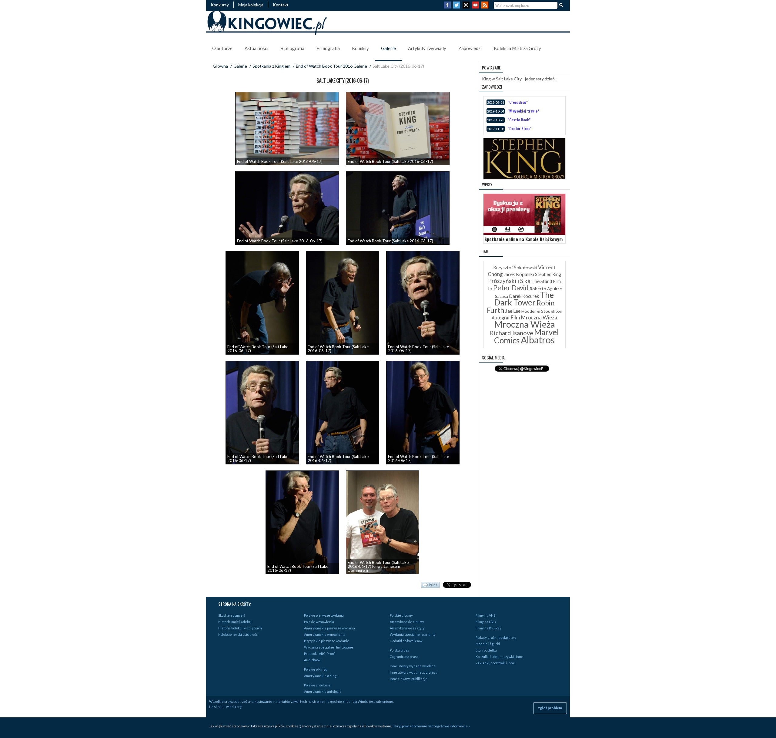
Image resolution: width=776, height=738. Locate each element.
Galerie (388, 48)
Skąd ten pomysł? (231, 615)
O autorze (222, 48)
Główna (220, 66)
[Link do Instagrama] (467, 6)
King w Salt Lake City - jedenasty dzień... (519, 78)
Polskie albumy (401, 615)
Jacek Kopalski (519, 274)
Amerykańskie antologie (323, 691)
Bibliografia (292, 48)
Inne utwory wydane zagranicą (413, 672)
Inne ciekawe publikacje (408, 679)
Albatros (538, 339)
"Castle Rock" (519, 119)
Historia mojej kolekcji (235, 622)
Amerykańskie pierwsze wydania (329, 628)
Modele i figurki (488, 644)
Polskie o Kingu (315, 669)
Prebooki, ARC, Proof (319, 653)
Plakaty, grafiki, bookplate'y (496, 637)
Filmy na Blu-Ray (488, 628)
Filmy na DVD (486, 622)
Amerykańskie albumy (407, 622)
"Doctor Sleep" (519, 128)
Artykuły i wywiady (427, 48)
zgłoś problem (550, 708)
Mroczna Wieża (524, 324)
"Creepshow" (518, 102)
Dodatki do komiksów (406, 641)
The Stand (541, 281)
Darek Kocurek (524, 296)
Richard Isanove (511, 332)
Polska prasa (399, 650)
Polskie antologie (317, 685)
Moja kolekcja (250, 4)
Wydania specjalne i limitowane (328, 647)
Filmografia (328, 48)
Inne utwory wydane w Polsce (413, 666)
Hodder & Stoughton (541, 311)
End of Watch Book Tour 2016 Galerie (331, 66)
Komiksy (360, 48)
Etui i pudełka (486, 650)
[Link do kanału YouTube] (476, 6)
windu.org (234, 707)
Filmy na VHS (485, 615)
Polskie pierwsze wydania (324, 615)
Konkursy (220, 4)
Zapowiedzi (470, 48)
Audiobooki (312, 660)
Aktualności (256, 48)
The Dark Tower (524, 298)
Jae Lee (512, 311)
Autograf (501, 317)
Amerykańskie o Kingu (321, 676)
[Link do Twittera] (457, 6)
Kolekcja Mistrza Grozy (517, 48)
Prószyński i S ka (509, 280)
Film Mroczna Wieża (534, 317)
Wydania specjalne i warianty (413, 634)
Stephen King (548, 274)
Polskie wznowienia (319, 622)
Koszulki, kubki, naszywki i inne (499, 657)
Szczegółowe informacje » (449, 726)
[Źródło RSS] (485, 6)
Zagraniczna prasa (404, 657)
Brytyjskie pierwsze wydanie (326, 641)
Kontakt (281, 4)
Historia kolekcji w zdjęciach (240, 628)
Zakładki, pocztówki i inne (495, 663)
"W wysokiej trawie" (523, 110)
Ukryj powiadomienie (410, 726)
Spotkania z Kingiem (271, 66)
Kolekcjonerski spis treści (238, 634)
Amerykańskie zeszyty (407, 628)
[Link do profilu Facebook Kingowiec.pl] (448, 6)
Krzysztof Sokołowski (515, 267)
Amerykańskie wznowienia (324, 634)
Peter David (511, 288)
